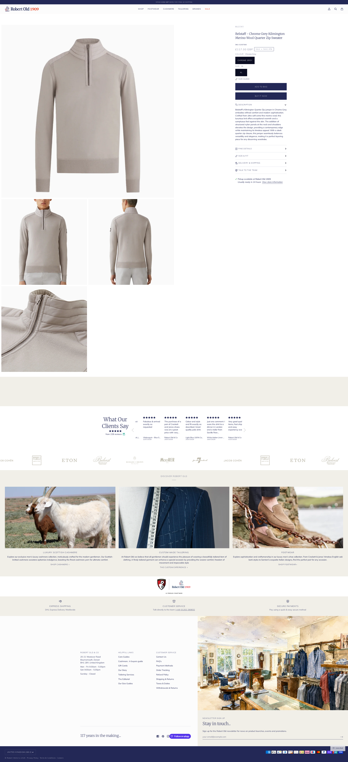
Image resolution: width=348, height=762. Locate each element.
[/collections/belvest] (42, 460)
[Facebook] (158, 736)
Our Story (122, 670)
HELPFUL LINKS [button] (125, 652)
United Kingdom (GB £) (19, 752)
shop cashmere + (60, 564)
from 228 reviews (114, 434)
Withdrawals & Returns (167, 688)
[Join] (339, 737)
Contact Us (161, 656)
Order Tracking (163, 670)
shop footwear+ (287, 564)
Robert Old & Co (14, 758)
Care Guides (123, 656)
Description (245, 105)
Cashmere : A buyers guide (130, 661)
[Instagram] (168, 736)
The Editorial (124, 679)
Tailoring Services (126, 674)
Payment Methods (164, 665)
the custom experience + (174, 567)
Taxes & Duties (163, 683)
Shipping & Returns (165, 679)
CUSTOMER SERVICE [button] (166, 652)
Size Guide (244, 79)
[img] (115, 431)
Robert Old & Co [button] (89, 652)
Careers (60, 758)
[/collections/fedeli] (205, 460)
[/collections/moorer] (108, 460)
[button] (141, 8)
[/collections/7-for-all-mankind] (140, 460)
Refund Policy (162, 674)
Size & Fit (243, 156)
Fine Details (245, 149)
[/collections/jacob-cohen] (173, 460)
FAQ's (158, 661)
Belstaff (239, 26)
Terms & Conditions (48, 758)
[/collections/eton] (10, 460)
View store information (272, 182)
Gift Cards (123, 665)
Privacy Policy (32, 758)
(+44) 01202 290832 (185, 609)
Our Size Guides (125, 683)
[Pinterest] (163, 736)
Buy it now (261, 96)
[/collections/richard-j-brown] (75, 460)
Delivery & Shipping (249, 163)
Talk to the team (247, 170)
